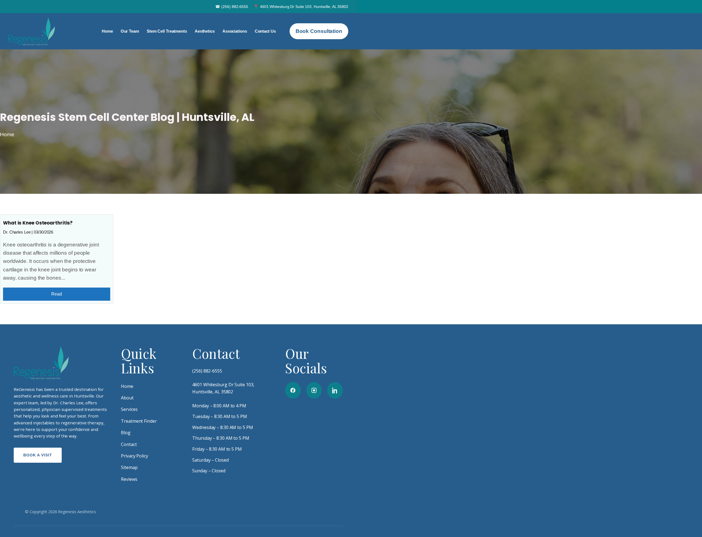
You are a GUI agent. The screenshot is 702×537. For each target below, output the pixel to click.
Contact (129, 444)
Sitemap (129, 467)
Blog (126, 433)
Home (107, 31)
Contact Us (265, 31)
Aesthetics (205, 31)
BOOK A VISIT (37, 455)
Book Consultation (319, 31)
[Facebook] (293, 390)
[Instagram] (314, 390)
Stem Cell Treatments (167, 31)
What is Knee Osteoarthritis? (38, 223)
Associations (234, 31)
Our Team (130, 31)
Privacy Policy (134, 456)
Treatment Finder (139, 421)
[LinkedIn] (335, 390)
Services (129, 409)
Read (56, 294)
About (127, 398)
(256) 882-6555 (231, 6)
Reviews (129, 479)
